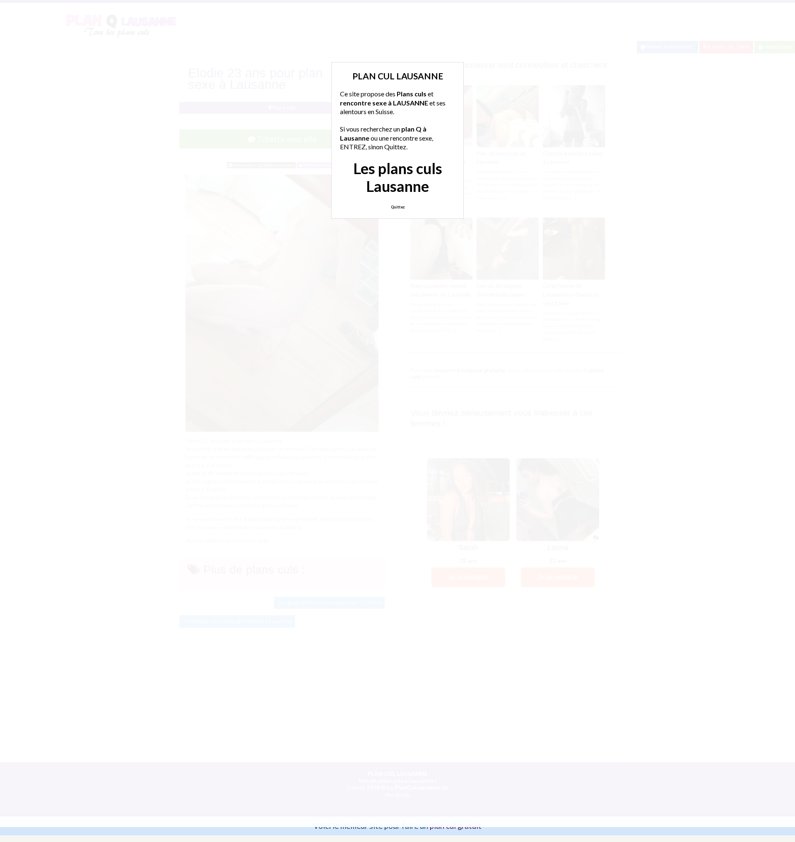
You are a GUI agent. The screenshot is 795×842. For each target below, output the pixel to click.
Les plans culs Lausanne (397, 177)
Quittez (398, 207)
